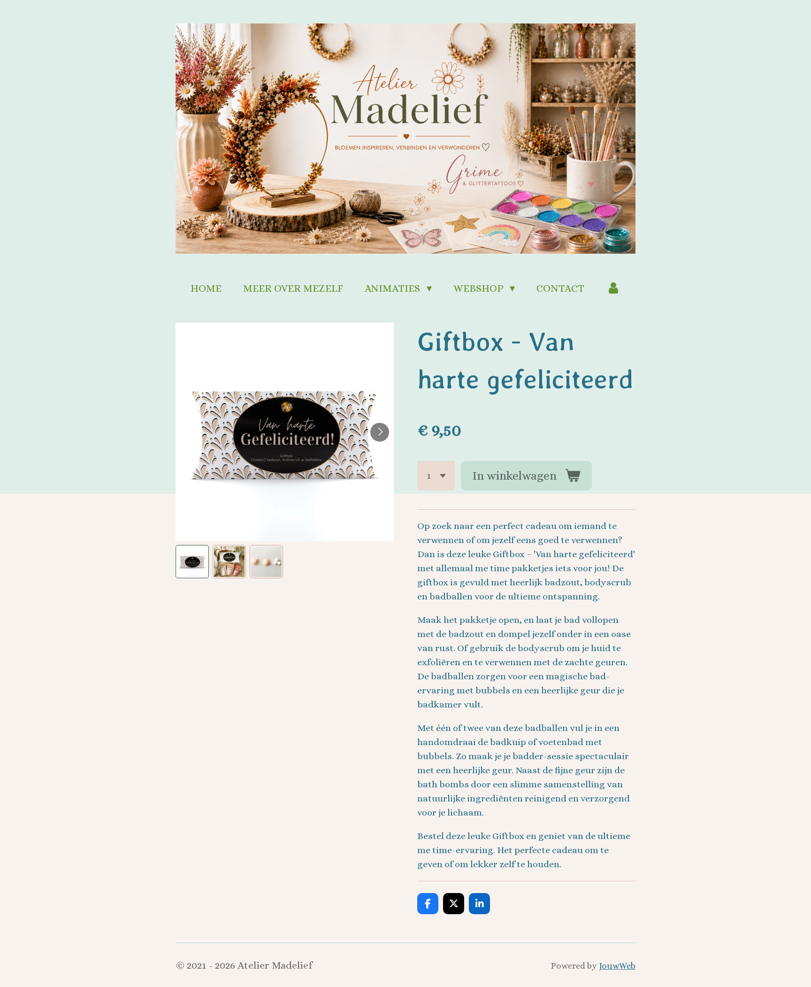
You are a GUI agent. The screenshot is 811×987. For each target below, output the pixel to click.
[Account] (613, 288)
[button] (192, 561)
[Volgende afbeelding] (379, 432)
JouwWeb (617, 966)
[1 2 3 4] (436, 475)
